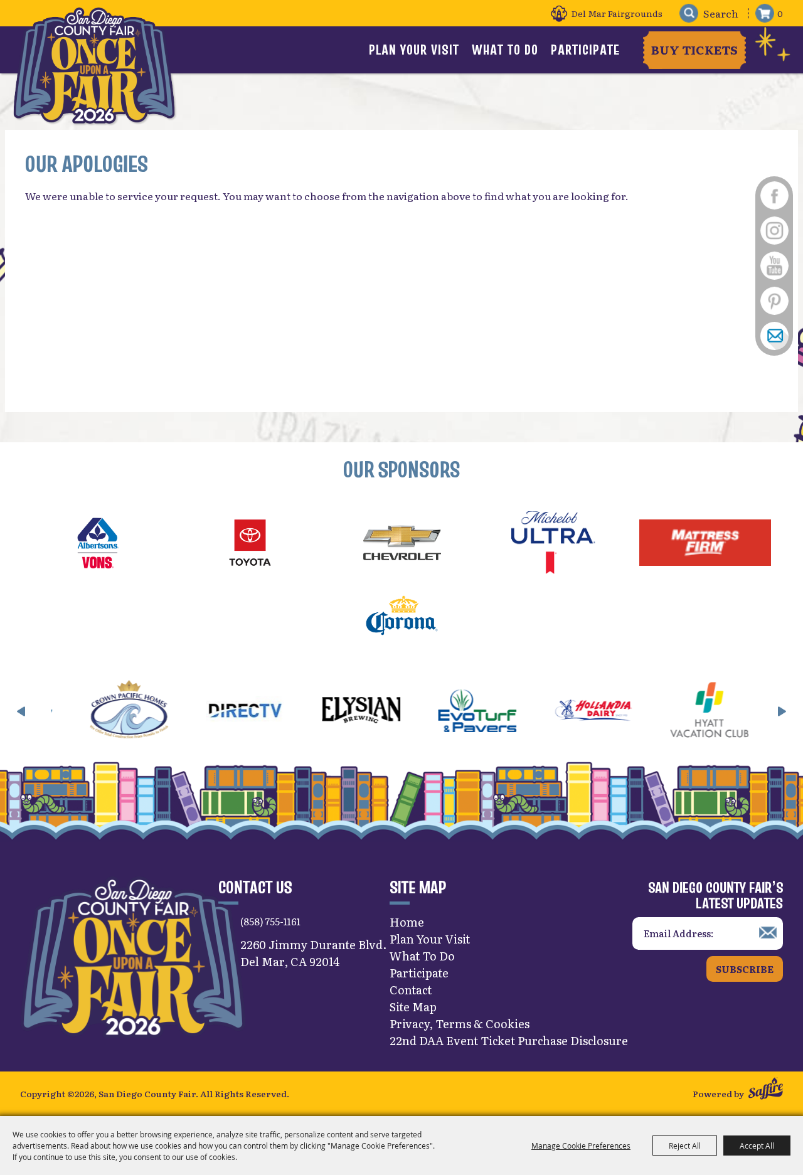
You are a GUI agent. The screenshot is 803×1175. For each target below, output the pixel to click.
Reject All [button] (685, 1145)
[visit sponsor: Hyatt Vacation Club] (617, 711)
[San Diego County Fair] (94, 66)
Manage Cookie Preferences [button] (580, 1145)
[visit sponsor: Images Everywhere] (733, 711)
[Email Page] (774, 336)
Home (407, 921)
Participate (585, 49)
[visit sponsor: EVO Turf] (385, 711)
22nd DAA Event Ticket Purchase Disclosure (509, 1040)
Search (688, 13)
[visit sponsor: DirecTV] (153, 711)
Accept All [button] (757, 1145)
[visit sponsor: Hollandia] (501, 711)
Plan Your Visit (414, 49)
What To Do (505, 49)
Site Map (413, 1006)
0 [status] (780, 13)
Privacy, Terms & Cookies (459, 1023)
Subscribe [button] (745, 969)
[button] (21, 711)
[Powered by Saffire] (765, 1090)
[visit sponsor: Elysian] (269, 711)
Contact (411, 989)
